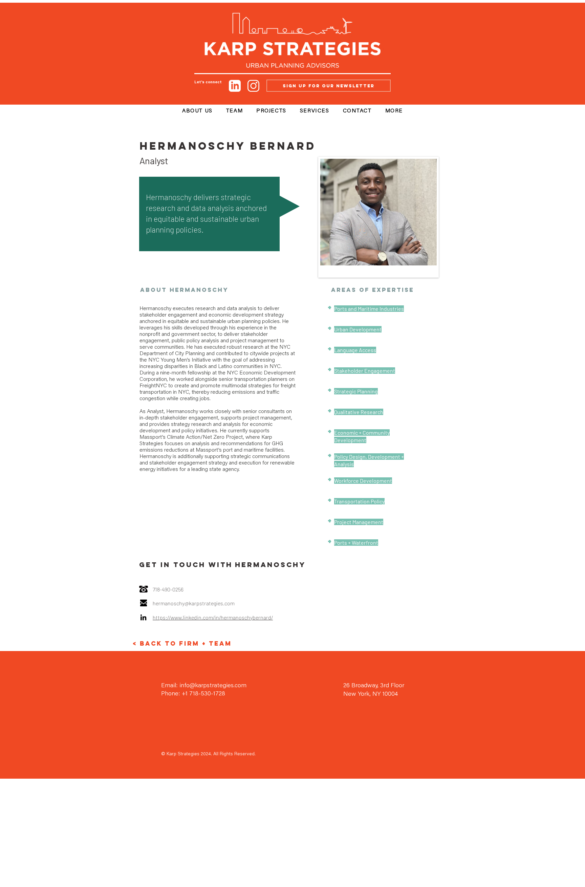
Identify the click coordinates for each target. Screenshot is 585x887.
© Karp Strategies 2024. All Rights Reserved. (208, 754)
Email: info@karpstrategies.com (203, 686)
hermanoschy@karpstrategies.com (194, 603)
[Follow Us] (235, 86)
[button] (394, 111)
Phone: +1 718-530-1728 (193, 694)
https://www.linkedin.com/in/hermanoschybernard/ (213, 617)
